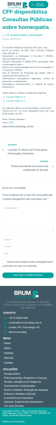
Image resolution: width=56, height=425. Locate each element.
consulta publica (19, 35)
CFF (11, 122)
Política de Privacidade (13, 421)
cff (7, 35)
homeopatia (35, 35)
